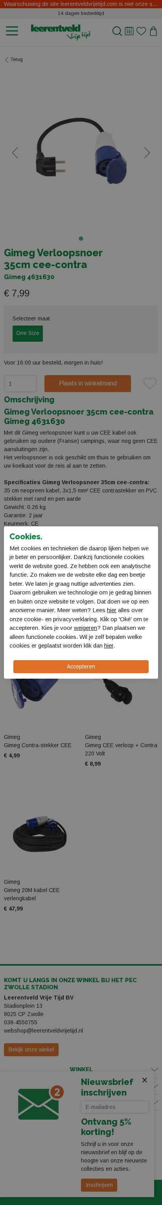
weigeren (85, 627)
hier (111, 610)
